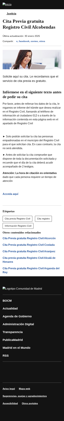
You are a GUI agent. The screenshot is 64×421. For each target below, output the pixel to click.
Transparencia (13, 332)
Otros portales (30, 403)
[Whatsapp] (56, 367)
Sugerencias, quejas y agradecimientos (25, 396)
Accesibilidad (10, 403)
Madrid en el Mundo (16, 347)
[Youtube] (36, 367)
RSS (6, 355)
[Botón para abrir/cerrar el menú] (59, 4)
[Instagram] (17, 367)
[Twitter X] (27, 367)
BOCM (7, 300)
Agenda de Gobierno (17, 316)
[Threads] (36, 376)
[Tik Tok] (7, 376)
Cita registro (43, 218)
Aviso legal (9, 388)
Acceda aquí (10, 194)
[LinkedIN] (46, 367)
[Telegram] (27, 376)
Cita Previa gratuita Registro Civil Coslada (29, 244)
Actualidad (10, 308)
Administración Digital (18, 324)
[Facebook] (7, 367)
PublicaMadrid (13, 340)
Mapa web (24, 388)
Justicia (11, 13)
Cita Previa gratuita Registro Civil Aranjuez (29, 251)
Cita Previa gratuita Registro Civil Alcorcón (29, 238)
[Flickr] (17, 376)
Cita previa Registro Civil (17, 218)
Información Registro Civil (18, 225)
